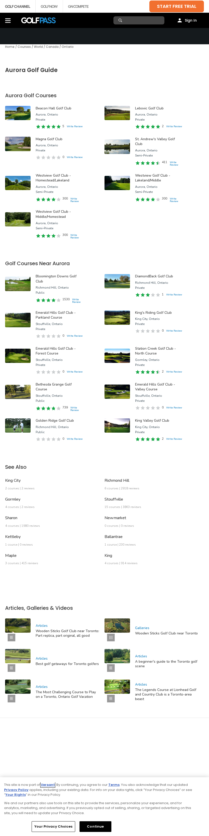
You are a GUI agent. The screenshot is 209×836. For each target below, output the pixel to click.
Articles (42, 626)
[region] (104, 806)
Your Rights (15, 794)
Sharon (11, 518)
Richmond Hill (116, 480)
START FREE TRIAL (176, 6)
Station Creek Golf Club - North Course (155, 351)
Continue (95, 826)
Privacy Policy (16, 789)
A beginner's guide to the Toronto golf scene (166, 664)
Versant (48, 784)
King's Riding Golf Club (153, 312)
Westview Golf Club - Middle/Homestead (53, 214)
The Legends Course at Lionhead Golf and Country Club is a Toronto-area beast (165, 694)
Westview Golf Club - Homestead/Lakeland (53, 178)
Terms (114, 784)
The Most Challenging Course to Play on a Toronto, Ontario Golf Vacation (66, 694)
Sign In (191, 20)
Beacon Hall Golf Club (53, 108)
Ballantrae (113, 537)
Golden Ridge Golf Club (55, 420)
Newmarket (115, 518)
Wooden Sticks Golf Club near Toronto (166, 633)
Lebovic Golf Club (149, 108)
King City (13, 480)
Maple (11, 555)
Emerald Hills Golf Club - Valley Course (155, 387)
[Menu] (8, 20)
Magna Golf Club (49, 139)
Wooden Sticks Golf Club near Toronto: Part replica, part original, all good (67, 633)
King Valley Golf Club (152, 420)
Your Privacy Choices (53, 826)
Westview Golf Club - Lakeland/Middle (152, 178)
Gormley (12, 499)
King (108, 555)
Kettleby (13, 537)
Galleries (142, 628)
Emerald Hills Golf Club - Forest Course (56, 351)
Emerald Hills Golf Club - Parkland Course (56, 315)
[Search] (121, 20)
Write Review (75, 126)
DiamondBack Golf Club (154, 276)
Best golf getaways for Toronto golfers (67, 663)
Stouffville (113, 499)
